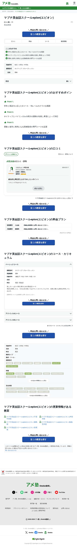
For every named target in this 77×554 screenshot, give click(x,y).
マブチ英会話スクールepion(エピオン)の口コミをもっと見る (53, 198)
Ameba (31, 532)
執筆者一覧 (65, 499)
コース (47, 41)
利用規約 (8, 508)
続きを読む (38, 188)
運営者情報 (43, 503)
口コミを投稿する (12, 154)
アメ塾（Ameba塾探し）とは (22, 499)
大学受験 (37, 492)
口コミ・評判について (66, 154)
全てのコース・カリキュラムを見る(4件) (59, 326)
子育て (50, 492)
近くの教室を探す (38, 34)
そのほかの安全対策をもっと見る (38, 395)
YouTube (62, 492)
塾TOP (4, 11)
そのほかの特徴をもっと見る (38, 380)
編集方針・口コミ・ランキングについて (46, 499)
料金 (30, 41)
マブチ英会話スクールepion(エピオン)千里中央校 (22, 418)
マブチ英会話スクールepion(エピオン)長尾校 (22, 428)
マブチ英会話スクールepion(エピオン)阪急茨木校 (57, 423)
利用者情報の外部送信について (40, 508)
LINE (25, 492)
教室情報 (64, 41)
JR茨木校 (10, 161)
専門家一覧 (33, 503)
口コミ (13, 41)
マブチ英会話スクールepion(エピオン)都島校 (22, 423)
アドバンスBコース (13, 320)
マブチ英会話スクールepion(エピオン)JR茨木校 (57, 418)
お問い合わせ (65, 508)
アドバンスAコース (13, 313)
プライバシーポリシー (20, 508)
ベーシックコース (12, 264)
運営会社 (55, 508)
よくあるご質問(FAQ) (38, 510)
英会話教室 (11, 11)
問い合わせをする (10, 450)
